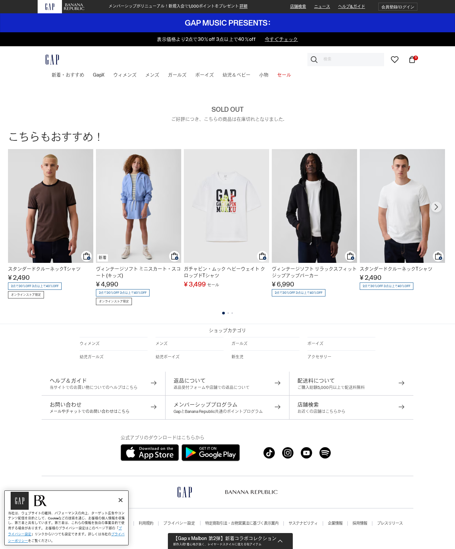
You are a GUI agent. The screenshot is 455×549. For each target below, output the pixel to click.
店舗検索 (298, 6)
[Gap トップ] (48, 60)
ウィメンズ (90, 343)
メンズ (162, 343)
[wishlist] (395, 59)
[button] (398, 7)
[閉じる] (120, 500)
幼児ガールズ (92, 357)
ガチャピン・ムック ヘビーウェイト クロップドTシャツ (224, 272)
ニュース (322, 6)
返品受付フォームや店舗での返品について (211, 387)
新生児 (237, 357)
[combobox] (345, 59)
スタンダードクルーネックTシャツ (44, 269)
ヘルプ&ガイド (351, 6)
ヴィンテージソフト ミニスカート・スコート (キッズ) (138, 272)
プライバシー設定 (179, 523)
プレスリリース (390, 523)
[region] (66, 518)
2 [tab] (228, 313)
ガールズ (239, 343)
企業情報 (335, 523)
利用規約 (146, 523)
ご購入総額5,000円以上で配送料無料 (331, 387)
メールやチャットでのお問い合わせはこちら (90, 411)
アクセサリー (319, 357)
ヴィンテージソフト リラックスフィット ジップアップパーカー (314, 272)
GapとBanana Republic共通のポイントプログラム (218, 411)
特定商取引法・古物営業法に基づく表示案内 (241, 523)
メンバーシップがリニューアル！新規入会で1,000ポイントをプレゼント (178, 6)
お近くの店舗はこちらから (321, 411)
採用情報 (359, 523)
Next (436, 207)
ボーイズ (315, 343)
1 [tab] (223, 313)
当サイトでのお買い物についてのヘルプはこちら (94, 387)
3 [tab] (232, 313)
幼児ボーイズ (168, 357)
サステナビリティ (303, 523)
